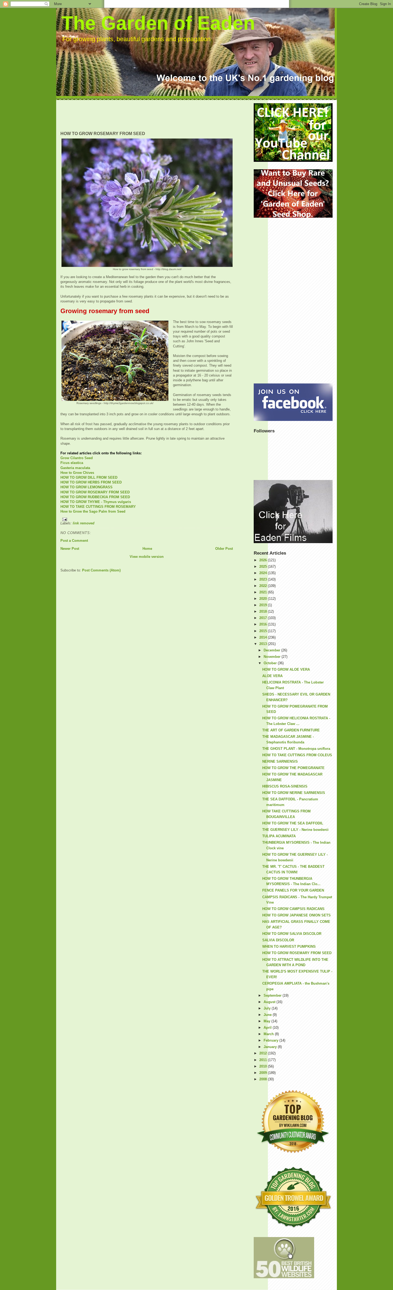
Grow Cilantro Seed (76, 458)
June (268, 1015)
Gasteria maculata (75, 468)
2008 (263, 1079)
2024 (263, 573)
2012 (263, 1053)
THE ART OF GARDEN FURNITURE (291, 730)
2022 (263, 586)
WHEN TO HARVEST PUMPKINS (289, 947)
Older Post (224, 549)
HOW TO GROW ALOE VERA (286, 669)
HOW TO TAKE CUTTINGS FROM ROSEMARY (98, 507)
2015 (263, 631)
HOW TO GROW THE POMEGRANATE (293, 768)
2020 (263, 599)
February (271, 1040)
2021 (263, 592)
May (267, 1021)
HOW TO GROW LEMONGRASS (86, 487)
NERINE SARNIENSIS (280, 761)
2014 (263, 637)
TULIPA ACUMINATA (279, 836)
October (271, 663)
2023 (263, 579)
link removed (83, 523)
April (268, 1028)
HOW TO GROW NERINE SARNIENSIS (293, 793)
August (270, 1002)
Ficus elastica (71, 463)
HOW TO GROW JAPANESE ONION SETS (296, 915)
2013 (263, 644)
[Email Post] (146, 519)
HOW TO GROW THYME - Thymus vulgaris (95, 502)
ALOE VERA (272, 676)
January (271, 1047)
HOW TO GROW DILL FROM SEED (88, 477)
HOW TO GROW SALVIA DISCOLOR (291, 934)
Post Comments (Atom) (101, 570)
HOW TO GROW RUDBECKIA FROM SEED (95, 497)
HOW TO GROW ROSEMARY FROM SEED (95, 492)
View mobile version (147, 557)
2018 (263, 611)
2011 (263, 1060)
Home (147, 549)
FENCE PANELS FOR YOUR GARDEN (293, 890)
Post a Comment (74, 541)
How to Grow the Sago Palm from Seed (92, 511)
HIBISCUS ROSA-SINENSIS (284, 786)
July (268, 1008)
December (272, 650)
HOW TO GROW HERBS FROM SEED (91, 482)
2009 (263, 1073)
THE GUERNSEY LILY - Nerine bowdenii (295, 830)
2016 (263, 624)
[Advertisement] (157, 115)
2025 (263, 567)
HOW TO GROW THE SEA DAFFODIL (292, 823)
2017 (263, 618)
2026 (263, 560)
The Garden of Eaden (158, 23)
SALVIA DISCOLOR (278, 940)
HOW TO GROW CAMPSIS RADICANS (293, 909)
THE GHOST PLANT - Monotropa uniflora (296, 749)
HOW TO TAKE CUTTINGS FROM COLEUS (297, 755)
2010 (263, 1066)
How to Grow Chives (77, 473)
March (269, 1034)
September (273, 995)
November (273, 657)
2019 (263, 605)
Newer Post (69, 549)
